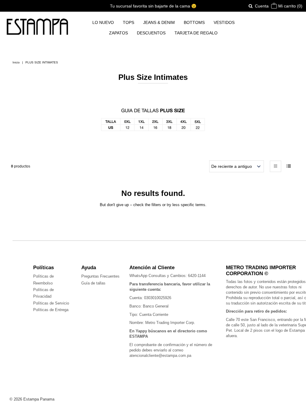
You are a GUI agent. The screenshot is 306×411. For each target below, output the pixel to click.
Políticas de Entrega (50, 310)
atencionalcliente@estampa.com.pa (160, 355)
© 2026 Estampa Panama (32, 399)
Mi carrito (289, 6)
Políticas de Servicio (51, 303)
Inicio (16, 62)
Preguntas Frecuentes (100, 276)
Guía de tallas (93, 283)
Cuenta (262, 6)
